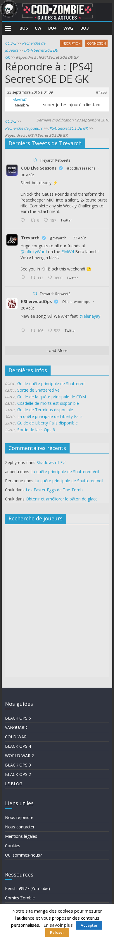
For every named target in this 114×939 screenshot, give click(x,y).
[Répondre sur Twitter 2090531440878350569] (24, 331)
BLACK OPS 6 (18, 718)
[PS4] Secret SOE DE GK (68, 128)
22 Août (79, 238)
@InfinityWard (33, 251)
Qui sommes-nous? (23, 855)
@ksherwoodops (76, 301)
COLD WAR (16, 737)
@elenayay (90, 316)
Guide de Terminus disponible (45, 409)
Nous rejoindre (19, 817)
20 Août (27, 308)
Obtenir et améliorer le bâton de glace (62, 499)
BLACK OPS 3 (18, 765)
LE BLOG (13, 783)
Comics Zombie (20, 898)
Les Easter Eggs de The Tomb (54, 490)
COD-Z (10, 43)
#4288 (101, 92)
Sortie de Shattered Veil (39, 390)
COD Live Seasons (38, 168)
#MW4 (67, 251)
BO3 (84, 28)
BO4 (52, 28)
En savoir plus (58, 925)
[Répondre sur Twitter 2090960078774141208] (24, 278)
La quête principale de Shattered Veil (64, 471)
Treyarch (30, 238)
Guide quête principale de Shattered (50, 383)
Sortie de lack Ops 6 (36, 429)
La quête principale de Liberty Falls (49, 416)
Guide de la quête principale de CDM (51, 397)
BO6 (24, 28)
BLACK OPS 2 (18, 774)
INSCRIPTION (71, 43)
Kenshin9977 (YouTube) (27, 888)
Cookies (12, 845)
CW (38, 28)
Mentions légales (21, 836)
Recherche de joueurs (23, 128)
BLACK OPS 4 (18, 746)
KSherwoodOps (36, 301)
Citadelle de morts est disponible (48, 403)
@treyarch (57, 238)
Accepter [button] (89, 925)
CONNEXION (96, 43)
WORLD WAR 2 (19, 755)
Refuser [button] (57, 932)
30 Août (27, 174)
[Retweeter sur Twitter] (35, 160)
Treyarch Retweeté (55, 160)
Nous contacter (19, 827)
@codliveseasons (80, 168)
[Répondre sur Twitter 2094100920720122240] (24, 220)
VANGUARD (16, 727)
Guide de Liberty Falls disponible (47, 423)
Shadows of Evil (51, 462)
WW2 (68, 28)
